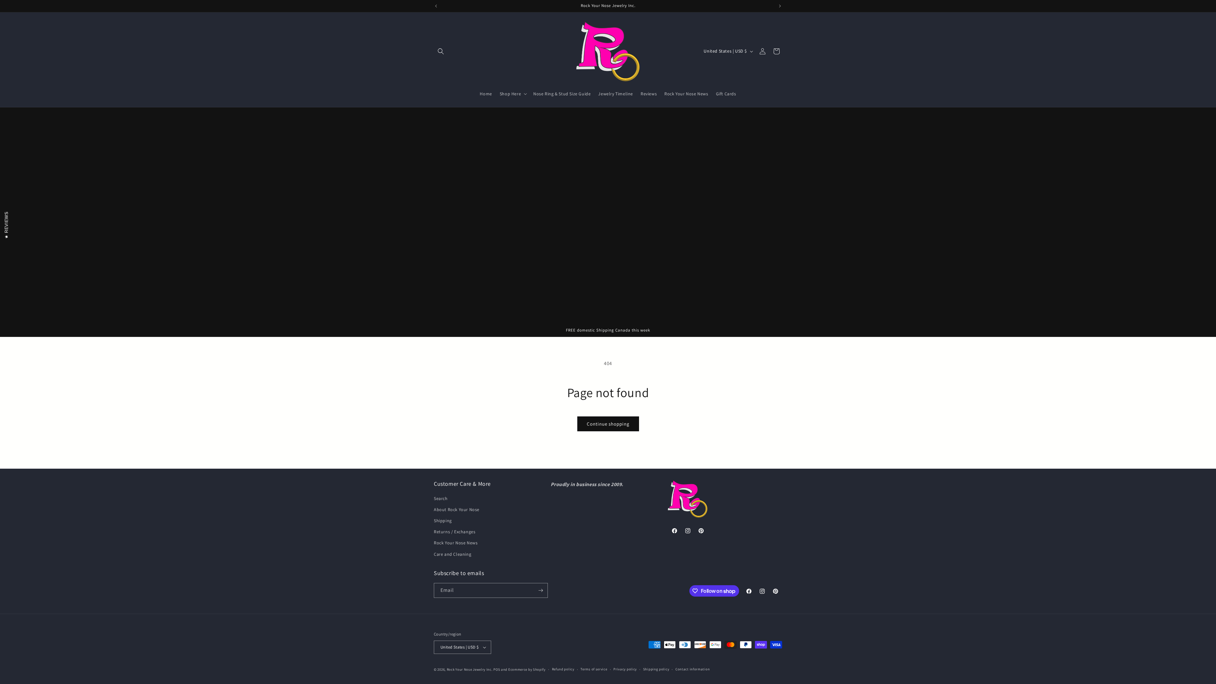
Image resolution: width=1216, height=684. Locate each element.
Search (441, 498)
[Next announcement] (780, 6)
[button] (441, 51)
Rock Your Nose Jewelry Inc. (470, 669)
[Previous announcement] (436, 6)
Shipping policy (656, 669)
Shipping (443, 520)
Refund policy (563, 669)
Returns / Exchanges (454, 532)
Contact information (692, 669)
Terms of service (593, 669)
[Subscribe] (541, 590)
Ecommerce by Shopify (527, 669)
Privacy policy (625, 669)
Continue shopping (608, 424)
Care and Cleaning (452, 554)
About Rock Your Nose (456, 509)
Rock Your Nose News (456, 543)
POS (496, 669)
